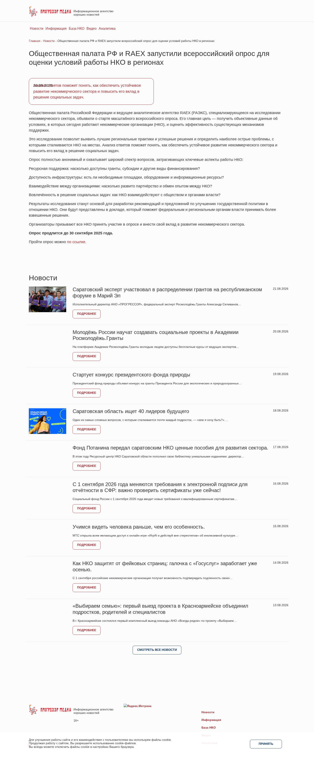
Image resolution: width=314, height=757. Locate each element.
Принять (266, 743)
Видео (92, 28)
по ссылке (76, 242)
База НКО (76, 28)
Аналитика (107, 28)
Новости (36, 28)
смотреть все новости (157, 649)
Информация (56, 28)
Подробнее (86, 313)
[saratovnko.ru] (50, 11)
